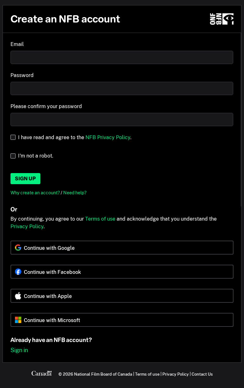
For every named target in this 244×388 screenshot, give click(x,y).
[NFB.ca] (222, 19)
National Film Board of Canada (103, 374)
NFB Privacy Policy (107, 137)
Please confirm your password (46, 106)
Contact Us (202, 374)
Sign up (25, 179)
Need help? (74, 192)
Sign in (19, 350)
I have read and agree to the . (75, 137)
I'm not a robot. (35, 156)
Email (17, 44)
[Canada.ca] (41, 374)
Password (22, 75)
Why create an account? (35, 192)
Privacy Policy (27, 226)
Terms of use (100, 219)
